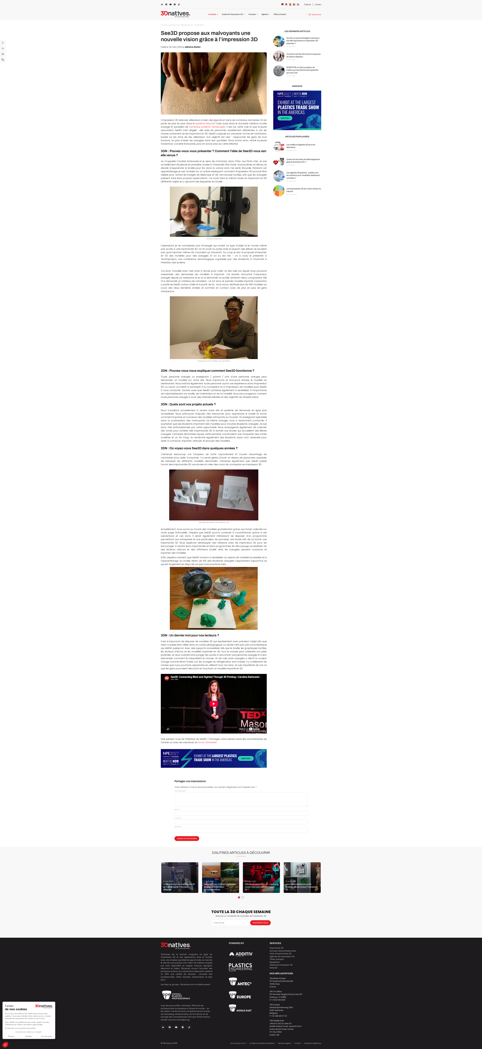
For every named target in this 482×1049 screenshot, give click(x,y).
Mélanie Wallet (193, 47)
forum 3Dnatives (207, 742)
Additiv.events (203, 984)
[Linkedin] (3, 48)
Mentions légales (284, 1043)
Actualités (212, 14)
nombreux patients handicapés (207, 126)
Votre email (218, 922)
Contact (318, 5)
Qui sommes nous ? (238, 1043)
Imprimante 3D (276, 948)
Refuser (11, 1036)
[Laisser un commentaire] (3, 60)
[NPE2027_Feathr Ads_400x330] (297, 110)
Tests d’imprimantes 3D (280, 953)
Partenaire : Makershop (312, 1043)
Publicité (307, 5)
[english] (286, 5)
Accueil (164, 25)
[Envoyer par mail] (3, 54)
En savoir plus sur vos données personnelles (20, 1028)
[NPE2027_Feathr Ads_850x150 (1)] (214, 758)
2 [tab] (243, 897)
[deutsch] (282, 5)
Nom (176, 809)
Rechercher (316, 15)
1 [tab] (239, 897)
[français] (294, 5)
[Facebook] (3, 43)
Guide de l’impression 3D (232, 14)
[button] (5, 1045)
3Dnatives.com (187, 984)
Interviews (199, 25)
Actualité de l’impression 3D (181, 25)
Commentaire (180, 791)
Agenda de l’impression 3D (282, 956)
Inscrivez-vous (260, 922)
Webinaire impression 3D (281, 965)
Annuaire (252, 14)
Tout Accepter (46, 1036)
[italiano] (298, 5)
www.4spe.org (182, 1019)
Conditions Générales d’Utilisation (262, 1043)
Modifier (29, 1036)
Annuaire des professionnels (283, 950)
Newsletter (275, 962)
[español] (290, 5)
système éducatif (205, 123)
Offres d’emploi (280, 14)
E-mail (177, 818)
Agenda (264, 14)
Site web (177, 826)
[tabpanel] (179, 877)
